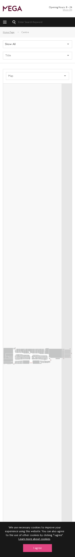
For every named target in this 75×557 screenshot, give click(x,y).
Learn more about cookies (34, 539)
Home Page (8, 32)
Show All (67, 9)
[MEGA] (12, 8)
